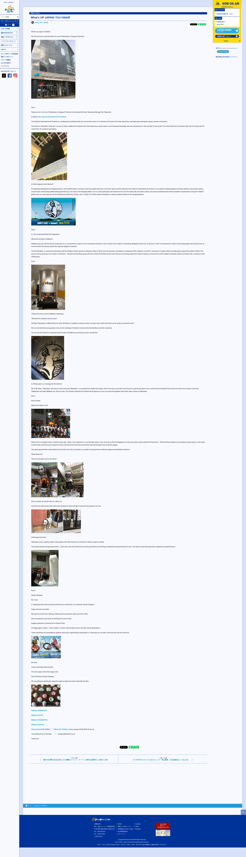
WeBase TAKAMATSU (39, 720)
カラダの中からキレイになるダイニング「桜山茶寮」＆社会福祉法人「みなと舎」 (161, 760)
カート (10, 25)
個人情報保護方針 (123, 831)
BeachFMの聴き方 (6, 63)
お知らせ (3, 49)
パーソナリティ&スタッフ (8, 41)
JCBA (120, 842)
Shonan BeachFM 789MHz (40, 729)
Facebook (138, 824)
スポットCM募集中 (6, 60)
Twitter (137, 826)
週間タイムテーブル (6, 45)
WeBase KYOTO (37, 715)
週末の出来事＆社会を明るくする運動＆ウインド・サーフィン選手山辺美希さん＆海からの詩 (75, 760)
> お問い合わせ (98, 836)
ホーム (30, 805)
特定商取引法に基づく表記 (125, 829)
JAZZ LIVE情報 (5, 28)
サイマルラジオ (5, 66)
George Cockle (223, 51)
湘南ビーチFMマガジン (7, 37)
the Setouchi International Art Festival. (52, 117)
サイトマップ (121, 834)
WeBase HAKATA (37, 724)
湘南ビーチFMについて (7, 56)
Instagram (138, 829)
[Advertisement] (87, 779)
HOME (120, 824)
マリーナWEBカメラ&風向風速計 (9, 53)
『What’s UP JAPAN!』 (60, 729)
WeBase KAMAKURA (39, 710)
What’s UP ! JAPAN (41, 22)
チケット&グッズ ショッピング (9, 21)
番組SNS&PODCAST (7, 33)
